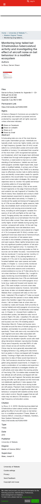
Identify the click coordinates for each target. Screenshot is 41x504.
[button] (28, 1)
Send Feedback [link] (9, 478)
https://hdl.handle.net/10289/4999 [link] (14, 107)
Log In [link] (32, 1)
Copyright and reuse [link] (11, 482)
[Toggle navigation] (4, 4)
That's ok (35, 501)
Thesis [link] (3, 428)
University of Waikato (12, 467)
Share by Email (9, 133)
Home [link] (4, 33)
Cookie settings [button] (9, 470)
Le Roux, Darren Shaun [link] (10, 65)
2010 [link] (3, 435)
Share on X (7, 130)
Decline (27, 501)
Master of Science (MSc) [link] (10, 449)
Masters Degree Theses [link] (13, 35)
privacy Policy (27, 497)
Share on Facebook (11, 125)
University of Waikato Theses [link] (19, 33)
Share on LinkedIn (10, 128)
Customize (4, 501)
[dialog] (20, 496)
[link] (9, 97)
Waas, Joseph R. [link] (7, 456)
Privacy (6, 474)
